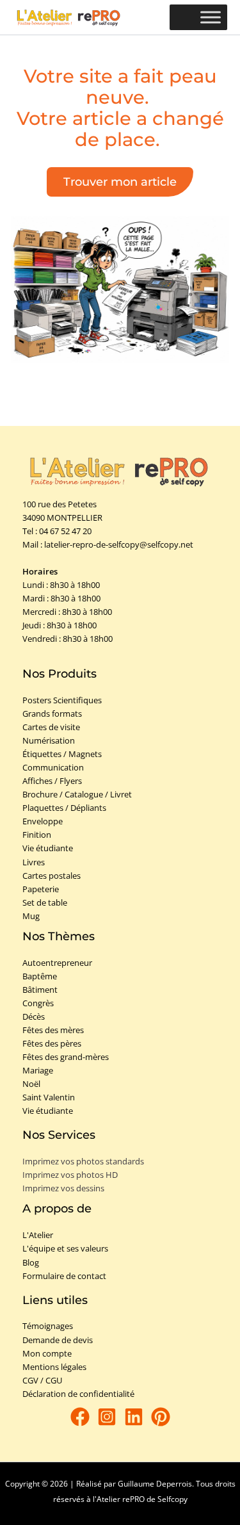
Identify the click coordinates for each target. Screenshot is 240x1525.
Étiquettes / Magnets (62, 754)
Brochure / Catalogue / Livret (77, 794)
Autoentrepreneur (57, 962)
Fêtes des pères (51, 1043)
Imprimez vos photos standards (83, 1161)
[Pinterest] (160, 1416)
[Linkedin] (133, 1416)
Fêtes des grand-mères (65, 1057)
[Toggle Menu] (210, 18)
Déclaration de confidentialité (78, 1393)
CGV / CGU (42, 1380)
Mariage (37, 1070)
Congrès (38, 1003)
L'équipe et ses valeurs (65, 1248)
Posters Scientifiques (62, 700)
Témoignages (47, 1326)
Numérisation (48, 740)
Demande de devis (57, 1340)
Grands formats (52, 713)
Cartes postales (51, 875)
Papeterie (40, 889)
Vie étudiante (47, 848)
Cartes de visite (51, 727)
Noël (31, 1083)
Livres (33, 862)
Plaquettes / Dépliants (64, 807)
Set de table (44, 902)
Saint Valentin (48, 1097)
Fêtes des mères (53, 1030)
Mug (31, 916)
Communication (53, 767)
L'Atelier (37, 1235)
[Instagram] (106, 1416)
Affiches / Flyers (52, 781)
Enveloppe (42, 821)
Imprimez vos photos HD (70, 1174)
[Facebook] (80, 1416)
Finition (36, 834)
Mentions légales (54, 1367)
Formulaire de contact (64, 1276)
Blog (30, 1262)
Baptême (39, 976)
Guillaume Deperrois (155, 1483)
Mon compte (47, 1353)
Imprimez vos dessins (63, 1188)
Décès (33, 1016)
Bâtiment (40, 989)
